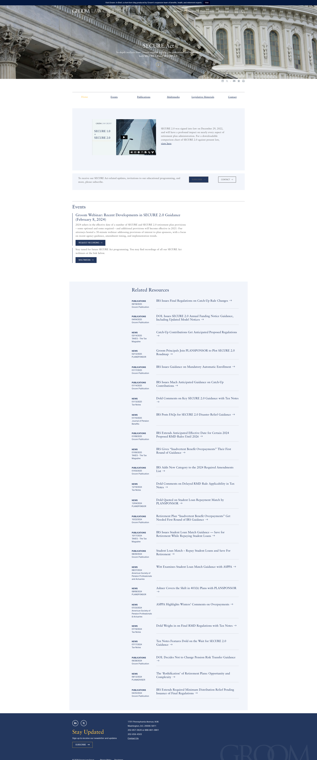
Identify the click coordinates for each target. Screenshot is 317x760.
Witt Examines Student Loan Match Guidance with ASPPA (194, 567)
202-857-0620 (135, 730)
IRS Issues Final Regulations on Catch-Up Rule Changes (192, 300)
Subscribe (197, 180)
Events (114, 97)
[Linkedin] (75, 723)
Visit (206, 2)
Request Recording (89, 243)
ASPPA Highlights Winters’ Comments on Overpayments (193, 604)
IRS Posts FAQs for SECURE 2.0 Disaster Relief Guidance (194, 414)
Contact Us (133, 738)
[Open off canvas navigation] (236, 11)
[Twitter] (84, 723)
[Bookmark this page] (238, 81)
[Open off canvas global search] (243, 11)
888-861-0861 (152, 730)
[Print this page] (243, 81)
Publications (143, 97)
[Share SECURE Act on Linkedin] (223, 81)
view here (166, 143)
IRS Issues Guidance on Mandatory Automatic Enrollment (194, 367)
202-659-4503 (135, 734)
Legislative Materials (203, 97)
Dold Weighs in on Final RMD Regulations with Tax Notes (194, 625)
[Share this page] (234, 81)
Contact (232, 97)
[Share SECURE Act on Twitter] (227, 81)
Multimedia (173, 97)
